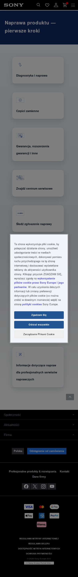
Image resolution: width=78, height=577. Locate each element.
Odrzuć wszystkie (39, 324)
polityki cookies (32, 304)
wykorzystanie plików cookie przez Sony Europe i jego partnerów (39, 282)
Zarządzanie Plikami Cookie (39, 334)
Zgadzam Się (38, 315)
